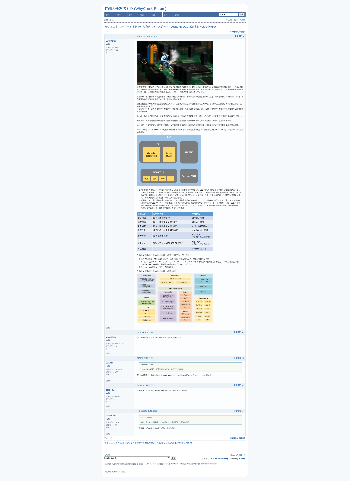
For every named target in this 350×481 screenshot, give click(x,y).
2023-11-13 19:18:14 (149, 36)
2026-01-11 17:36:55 (145, 385)
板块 (107, 15)
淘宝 (177, 15)
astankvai (111, 337)
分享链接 (233, 32)
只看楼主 (242, 32)
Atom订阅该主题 (239, 455)
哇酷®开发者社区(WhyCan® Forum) (135, 8)
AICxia (109, 363)
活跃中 (235, 20)
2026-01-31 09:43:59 (149, 411)
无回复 (242, 20)
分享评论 (238, 36)
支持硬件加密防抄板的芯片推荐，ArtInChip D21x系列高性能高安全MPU (174, 26)
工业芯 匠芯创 (121, 26)
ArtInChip (111, 41)
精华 (119, 15)
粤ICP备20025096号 (219, 458)
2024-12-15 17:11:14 (145, 332)
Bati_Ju (110, 390)
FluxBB (242, 458)
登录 (165, 15)
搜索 (142, 15)
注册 (154, 15)
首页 (130, 15)
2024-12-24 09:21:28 (145, 358)
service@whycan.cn (209, 464)
